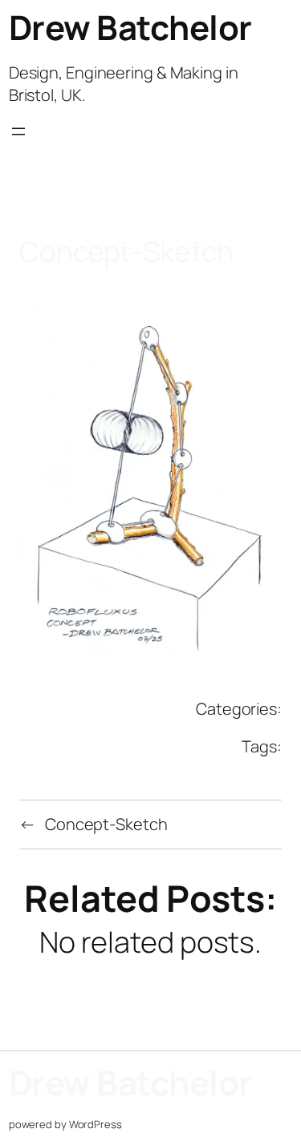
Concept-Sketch (106, 824)
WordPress (95, 1124)
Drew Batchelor (130, 27)
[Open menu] (18, 146)
